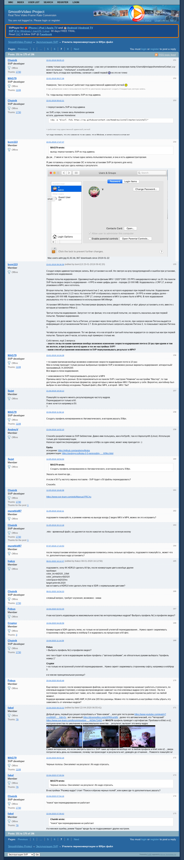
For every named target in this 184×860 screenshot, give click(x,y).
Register (62, 2)
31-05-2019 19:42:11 (55, 511)
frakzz (11, 561)
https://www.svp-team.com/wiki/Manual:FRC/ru (68, 497)
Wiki (10, 2)
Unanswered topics (165, 20)
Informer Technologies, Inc (168, 854)
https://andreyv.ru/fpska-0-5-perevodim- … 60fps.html (87, 453)
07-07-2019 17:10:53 (55, 546)
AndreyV (13, 429)
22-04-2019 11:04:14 (55, 412)
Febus (11, 608)
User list (33, 2)
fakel (11, 707)
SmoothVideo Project (26, 12)
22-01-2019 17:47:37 (55, 142)
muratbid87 (15, 510)
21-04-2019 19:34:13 (55, 391)
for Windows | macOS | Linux (29, 31)
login (144, 49)
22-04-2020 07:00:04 (55, 775)
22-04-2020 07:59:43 (55, 814)
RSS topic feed (167, 54)
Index (20, 2)
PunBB (149, 854)
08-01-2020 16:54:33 (55, 591)
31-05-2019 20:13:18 (55, 525)
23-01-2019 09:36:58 (55, 264)
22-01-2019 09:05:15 (55, 60)
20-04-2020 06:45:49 (55, 681)
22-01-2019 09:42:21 (55, 101)
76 (17, 719)
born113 (13, 141)
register (154, 49)
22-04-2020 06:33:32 (55, 708)
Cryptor (12, 623)
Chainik (12, 60)
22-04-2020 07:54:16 (55, 796)
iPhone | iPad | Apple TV (43, 27)
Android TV (86, 27)
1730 (18, 72)
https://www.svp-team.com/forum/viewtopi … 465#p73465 (74, 720)
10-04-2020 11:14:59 (55, 641)
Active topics (144, 20)
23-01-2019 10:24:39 (55, 355)
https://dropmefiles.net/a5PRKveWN (100, 717)
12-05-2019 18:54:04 (55, 459)
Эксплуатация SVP (47, 42)
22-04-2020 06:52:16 (55, 758)
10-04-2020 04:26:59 (55, 623)
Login (76, 2)
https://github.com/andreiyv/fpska (74, 450)
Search (48, 2)
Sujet (11, 390)
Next (76, 49)
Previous (23, 49)
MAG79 (12, 78)
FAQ (18, 34)
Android (72, 27)
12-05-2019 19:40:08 (55, 490)
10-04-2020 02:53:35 (55, 609)
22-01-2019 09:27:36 (55, 78)
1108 (18, 90)
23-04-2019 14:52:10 (55, 430)
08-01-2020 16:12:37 (55, 561)
